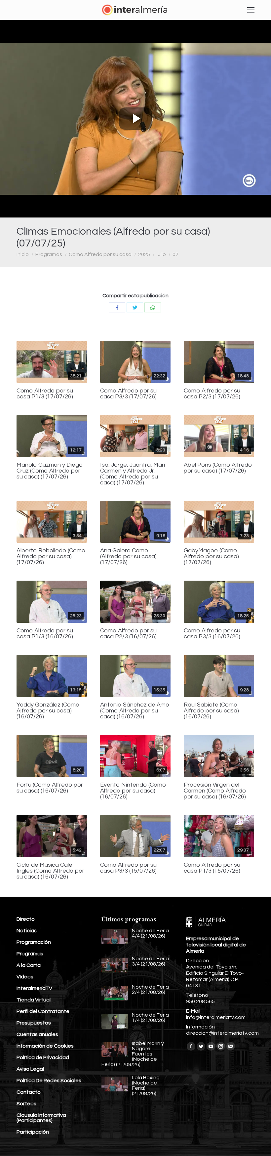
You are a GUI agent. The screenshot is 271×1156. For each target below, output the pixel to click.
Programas (48, 254)
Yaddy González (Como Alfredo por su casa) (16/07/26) (48, 711)
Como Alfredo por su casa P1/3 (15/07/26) (212, 868)
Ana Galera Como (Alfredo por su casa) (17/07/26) (128, 556)
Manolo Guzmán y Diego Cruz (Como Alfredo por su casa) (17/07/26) (50, 471)
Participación (33, 1132)
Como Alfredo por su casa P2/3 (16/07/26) (128, 634)
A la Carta (29, 965)
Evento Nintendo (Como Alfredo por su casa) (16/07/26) (133, 791)
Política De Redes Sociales (49, 1080)
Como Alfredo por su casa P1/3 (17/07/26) (45, 394)
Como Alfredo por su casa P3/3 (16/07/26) (212, 634)
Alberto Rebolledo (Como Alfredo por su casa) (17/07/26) (51, 556)
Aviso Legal (30, 1069)
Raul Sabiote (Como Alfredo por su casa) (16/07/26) (211, 711)
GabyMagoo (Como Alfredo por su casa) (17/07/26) (211, 556)
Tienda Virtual (34, 999)
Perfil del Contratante (43, 1011)
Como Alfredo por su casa (100, 254)
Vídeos (25, 976)
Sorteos (26, 1103)
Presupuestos (34, 1023)
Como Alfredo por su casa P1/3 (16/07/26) (45, 634)
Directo (26, 919)
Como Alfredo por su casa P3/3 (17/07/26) (128, 394)
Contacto (29, 1092)
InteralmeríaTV (34, 988)
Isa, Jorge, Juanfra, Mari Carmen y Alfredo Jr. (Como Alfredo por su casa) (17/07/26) (132, 474)
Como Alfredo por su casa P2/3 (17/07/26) (212, 394)
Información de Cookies (45, 1046)
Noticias (27, 930)
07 (175, 254)
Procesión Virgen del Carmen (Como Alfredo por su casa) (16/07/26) (215, 791)
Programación (34, 942)
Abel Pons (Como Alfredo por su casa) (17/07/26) (218, 468)
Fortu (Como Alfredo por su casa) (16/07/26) (50, 788)
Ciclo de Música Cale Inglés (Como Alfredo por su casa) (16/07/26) (50, 871)
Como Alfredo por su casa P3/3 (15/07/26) (128, 868)
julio (161, 254)
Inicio (23, 254)
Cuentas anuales (37, 1034)
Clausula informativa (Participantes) (41, 1118)
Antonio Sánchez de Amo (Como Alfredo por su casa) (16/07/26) (135, 711)
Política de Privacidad (43, 1057)
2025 (144, 254)
